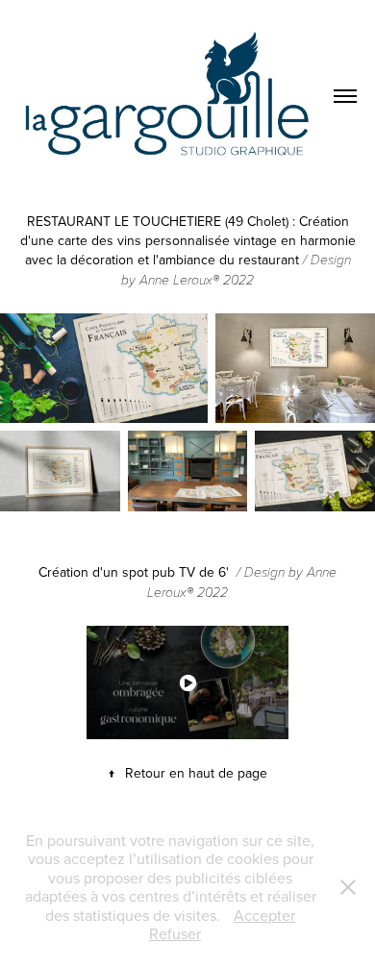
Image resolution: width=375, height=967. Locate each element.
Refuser (175, 933)
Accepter (264, 915)
